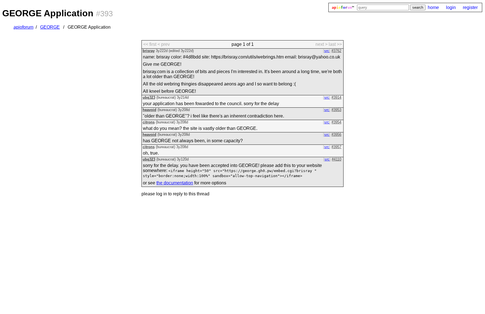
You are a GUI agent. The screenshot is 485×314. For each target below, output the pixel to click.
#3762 (336, 51)
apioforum (23, 27)
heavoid (149, 110)
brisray (149, 51)
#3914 (336, 97)
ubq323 (149, 97)
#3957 (336, 147)
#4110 (336, 159)
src (326, 51)
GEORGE (50, 27)
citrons (149, 122)
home (433, 7)
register (470, 7)
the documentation (174, 182)
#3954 (336, 122)
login (451, 7)
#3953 (336, 110)
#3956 (336, 134)
